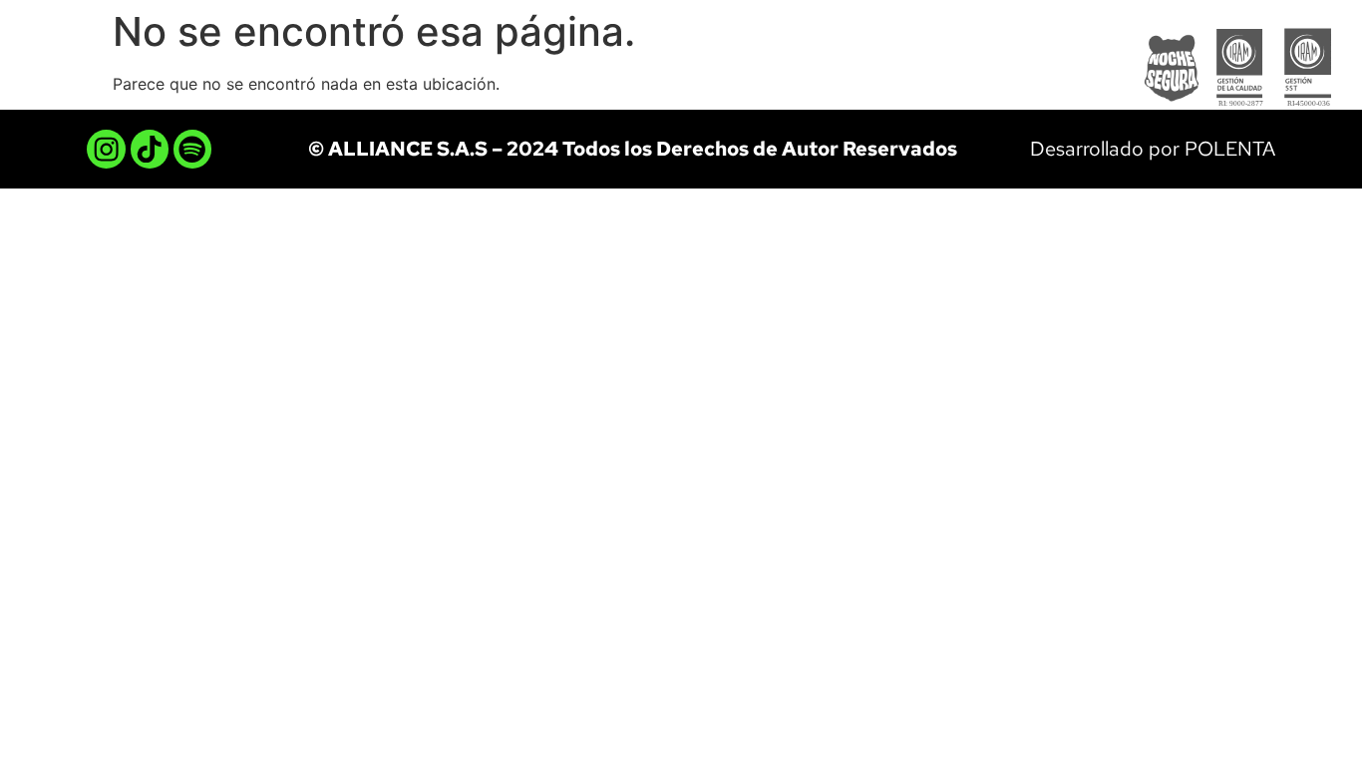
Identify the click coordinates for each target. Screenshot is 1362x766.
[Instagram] (106, 149)
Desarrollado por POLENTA (1152, 148)
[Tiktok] (150, 149)
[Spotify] (192, 149)
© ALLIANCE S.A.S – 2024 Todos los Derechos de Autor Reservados (632, 148)
